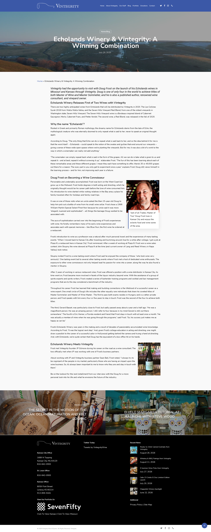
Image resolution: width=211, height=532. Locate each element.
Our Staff (122, 6)
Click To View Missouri (67, 514)
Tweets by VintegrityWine (95, 447)
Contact (152, 6)
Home (102, 6)
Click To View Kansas (46, 514)
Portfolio (136, 6)
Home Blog (105, 32)
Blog (129, 6)
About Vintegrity (112, 6)
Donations (144, 6)
